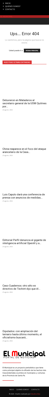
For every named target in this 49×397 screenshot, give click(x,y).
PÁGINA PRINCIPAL (32, 50)
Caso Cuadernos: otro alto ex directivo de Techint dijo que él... (21, 287)
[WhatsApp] (10, 14)
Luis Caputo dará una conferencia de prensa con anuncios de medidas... (24, 196)
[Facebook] (3, 14)
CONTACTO (10, 9)
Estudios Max (35, 394)
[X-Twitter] (9, 14)
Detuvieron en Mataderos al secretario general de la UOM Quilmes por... (24, 103)
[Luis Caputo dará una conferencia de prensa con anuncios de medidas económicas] (24, 176)
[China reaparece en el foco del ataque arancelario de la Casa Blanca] (24, 131)
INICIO (8, 3)
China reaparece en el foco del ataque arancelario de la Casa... (24, 150)
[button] (4, 21)
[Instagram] (5, 14)
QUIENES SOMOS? (12, 6)
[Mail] (7, 14)
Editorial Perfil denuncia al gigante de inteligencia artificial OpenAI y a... (24, 242)
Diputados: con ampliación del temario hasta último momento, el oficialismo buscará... (22, 334)
